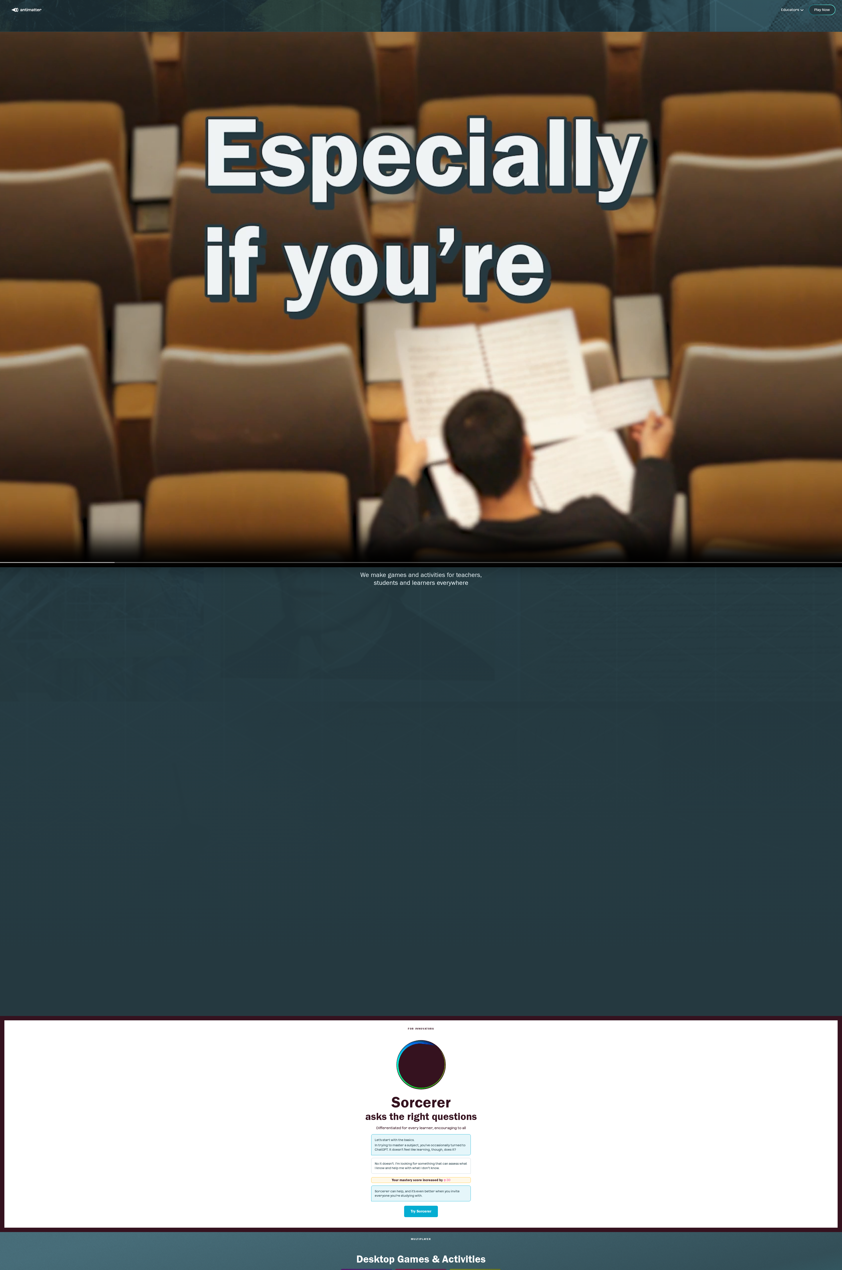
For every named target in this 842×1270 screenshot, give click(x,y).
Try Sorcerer (421, 1211)
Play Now (822, 10)
